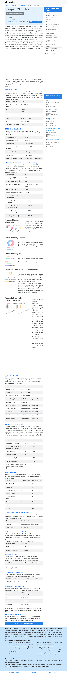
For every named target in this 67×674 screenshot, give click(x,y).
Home (6, 5)
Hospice (12, 5)
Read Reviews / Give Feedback (24, 623)
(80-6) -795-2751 (13, 22)
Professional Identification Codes (51, 34)
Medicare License (52, 37)
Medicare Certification (53, 15)
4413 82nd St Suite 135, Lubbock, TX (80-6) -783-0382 (53, 143)
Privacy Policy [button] (53, 672)
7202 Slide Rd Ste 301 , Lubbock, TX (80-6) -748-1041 (53, 103)
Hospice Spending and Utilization (52, 18)
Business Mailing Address (51, 45)
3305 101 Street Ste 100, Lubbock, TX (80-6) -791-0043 (52, 122)
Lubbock (23, 5)
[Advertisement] (24, 64)
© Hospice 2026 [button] (14, 672)
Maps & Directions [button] (36, 22)
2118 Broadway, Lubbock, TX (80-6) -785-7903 (53, 132)
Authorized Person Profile (51, 30)
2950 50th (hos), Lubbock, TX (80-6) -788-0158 (51, 112)
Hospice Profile (51, 13)
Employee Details (52, 26)
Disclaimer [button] (33, 672)
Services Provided (52, 22)
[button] (16, 101)
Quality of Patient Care (53, 24)
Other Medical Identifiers (50, 41)
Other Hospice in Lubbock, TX (53, 96)
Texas (18, 5)
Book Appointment (52, 48)
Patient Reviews (51, 51)
